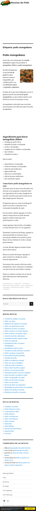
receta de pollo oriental (17, 287)
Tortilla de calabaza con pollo (15, 319)
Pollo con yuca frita (11, 382)
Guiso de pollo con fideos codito (16, 375)
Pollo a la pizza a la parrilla (14, 353)
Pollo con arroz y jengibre (14, 363)
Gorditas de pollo (11, 358)
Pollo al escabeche (11, 341)
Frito (4, 478)
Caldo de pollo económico (14, 365)
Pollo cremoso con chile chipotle (16, 331)
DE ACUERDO (30, 508)
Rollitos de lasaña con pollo (14, 390)
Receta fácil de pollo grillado (15, 355)
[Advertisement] (18, 25)
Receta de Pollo (7, 283)
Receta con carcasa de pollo (14, 370)
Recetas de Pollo (20, 2)
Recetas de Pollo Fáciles (13, 429)
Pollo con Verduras (11, 419)
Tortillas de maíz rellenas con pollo (17, 350)
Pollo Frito (8, 424)
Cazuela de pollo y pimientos (15, 336)
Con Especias (7, 490)
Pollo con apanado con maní (15, 377)
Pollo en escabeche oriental (14, 360)
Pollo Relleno (9, 426)
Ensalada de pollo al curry (14, 348)
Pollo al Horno (10, 414)
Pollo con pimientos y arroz (14, 326)
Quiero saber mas (14, 509)
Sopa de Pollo (9, 431)
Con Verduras (7, 495)
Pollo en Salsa (10, 285)
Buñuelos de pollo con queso (15, 328)
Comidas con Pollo (11, 406)
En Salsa (6, 486)
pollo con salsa (25, 285)
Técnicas (17, 285)
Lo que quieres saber (12, 411)
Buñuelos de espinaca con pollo (16, 324)
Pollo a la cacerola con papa (14, 380)
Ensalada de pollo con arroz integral (17, 373)
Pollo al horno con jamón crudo (16, 333)
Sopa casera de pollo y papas (15, 368)
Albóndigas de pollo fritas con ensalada (18, 387)
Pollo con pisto (10, 321)
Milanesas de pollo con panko (15, 392)
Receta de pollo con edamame (15, 385)
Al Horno (6, 482)
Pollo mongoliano (14, 55)
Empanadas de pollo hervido (20, 448)
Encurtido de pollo (21, 450)
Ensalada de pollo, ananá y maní (16, 338)
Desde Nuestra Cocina (12, 409)
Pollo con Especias (11, 416)
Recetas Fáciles (8, 473)
